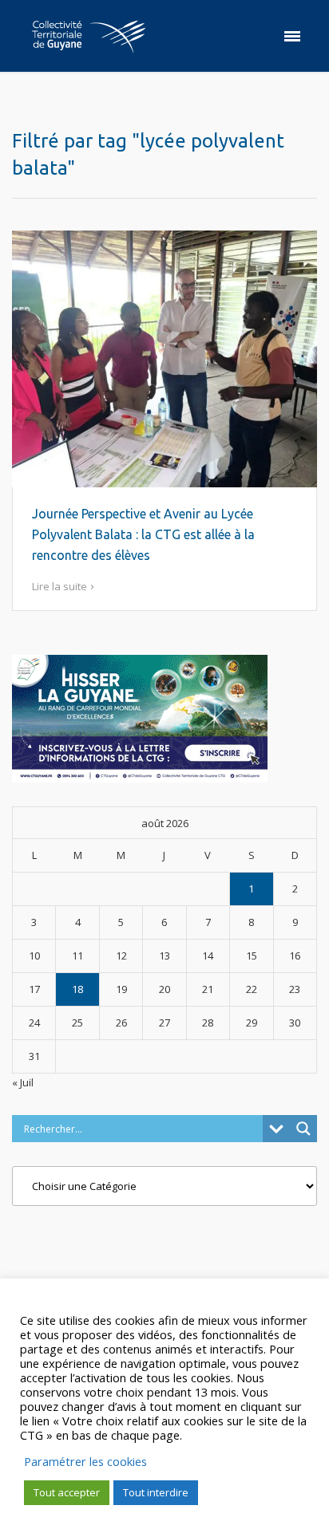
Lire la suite (59, 586)
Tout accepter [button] (67, 1492)
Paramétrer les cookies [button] (85, 1461)
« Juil (23, 1082)
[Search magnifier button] (303, 1128)
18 (77, 989)
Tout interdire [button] (155, 1492)
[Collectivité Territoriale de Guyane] (89, 36)
